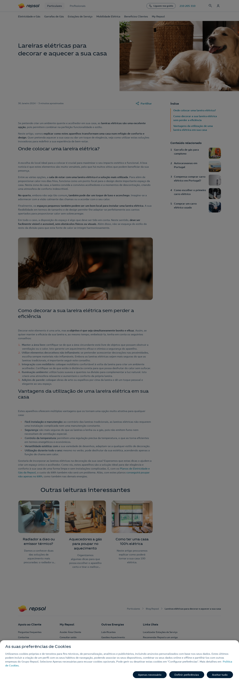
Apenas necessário (150, 674)
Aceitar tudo (220, 674)
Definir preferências (186, 674)
